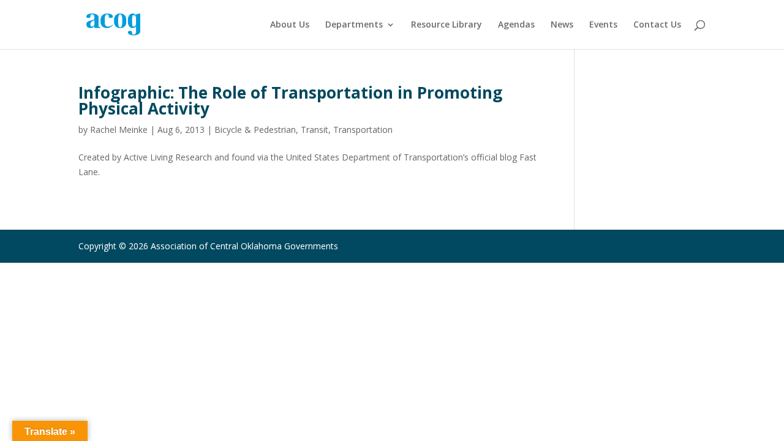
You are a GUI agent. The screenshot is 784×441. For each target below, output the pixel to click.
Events (603, 25)
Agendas (516, 25)
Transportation (363, 129)
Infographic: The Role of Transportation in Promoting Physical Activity (290, 100)
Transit (314, 129)
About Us (289, 25)
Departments (354, 25)
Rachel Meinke (119, 129)
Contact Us (657, 25)
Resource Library (446, 25)
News (562, 25)
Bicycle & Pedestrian (255, 129)
